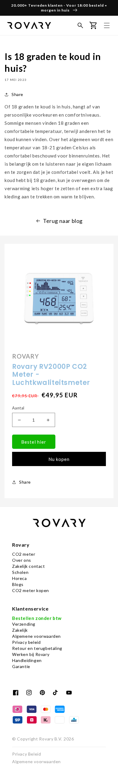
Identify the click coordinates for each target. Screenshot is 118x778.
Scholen (20, 572)
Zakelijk (20, 630)
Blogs (18, 584)
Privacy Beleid (26, 753)
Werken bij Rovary (30, 654)
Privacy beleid (26, 642)
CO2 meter (23, 554)
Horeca (19, 578)
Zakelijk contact (28, 566)
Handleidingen (27, 660)
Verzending (23, 624)
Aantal (18, 408)
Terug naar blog (63, 220)
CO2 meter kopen (30, 590)
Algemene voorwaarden (36, 636)
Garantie (21, 666)
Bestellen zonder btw (37, 618)
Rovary (46, 738)
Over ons (21, 560)
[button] (80, 25)
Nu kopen (59, 459)
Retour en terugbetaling (37, 648)
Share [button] (17, 94)
